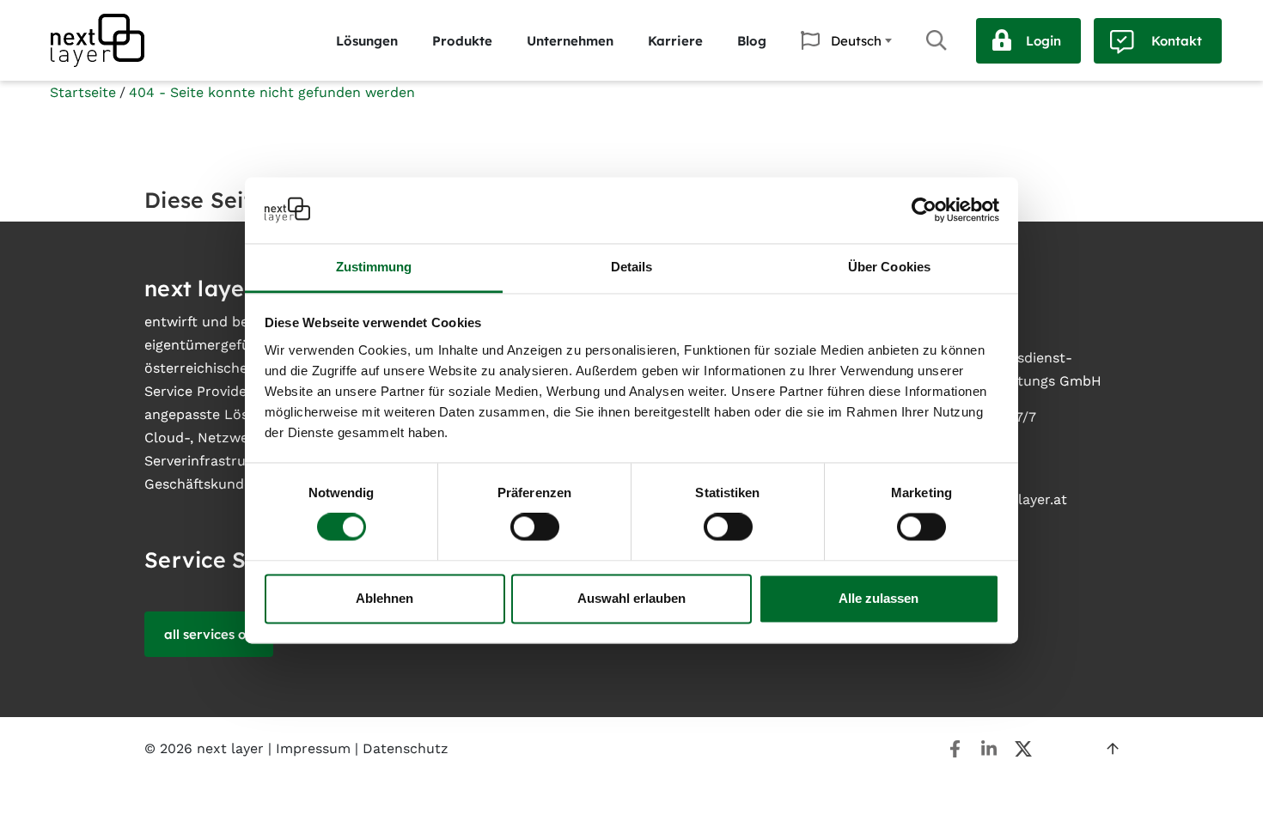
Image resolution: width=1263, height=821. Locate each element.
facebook (954, 748)
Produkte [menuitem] (462, 41)
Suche (936, 40)
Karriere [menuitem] (675, 41)
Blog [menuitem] (751, 41)
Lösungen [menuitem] (367, 41)
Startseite (83, 92)
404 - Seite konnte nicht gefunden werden (272, 92)
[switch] (534, 527)
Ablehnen (384, 598)
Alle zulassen (878, 598)
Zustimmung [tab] (374, 266)
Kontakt (1176, 41)
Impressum (313, 748)
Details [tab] (632, 266)
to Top (1113, 749)
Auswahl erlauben (631, 598)
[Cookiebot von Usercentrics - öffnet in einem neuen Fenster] (924, 210)
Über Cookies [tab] (889, 266)
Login (1043, 41)
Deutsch (856, 41)
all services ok (208, 634)
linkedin (989, 748)
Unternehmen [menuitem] (570, 41)
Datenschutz (405, 748)
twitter (1023, 748)
